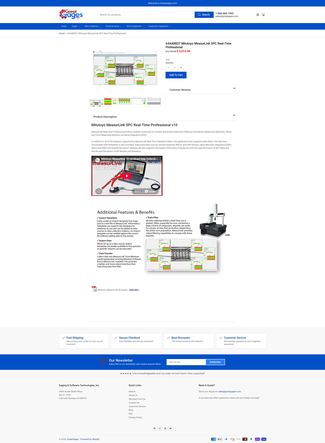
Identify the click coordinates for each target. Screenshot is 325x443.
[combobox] (156, 14)
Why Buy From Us (137, 399)
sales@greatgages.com (226, 16)
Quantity (169, 63)
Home (62, 33)
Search (206, 14)
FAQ (131, 413)
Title (168, 60)
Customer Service (137, 406)
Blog (131, 410)
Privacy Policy (135, 417)
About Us (133, 395)
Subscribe (215, 362)
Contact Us (134, 402)
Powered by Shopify (89, 439)
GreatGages (73, 439)
